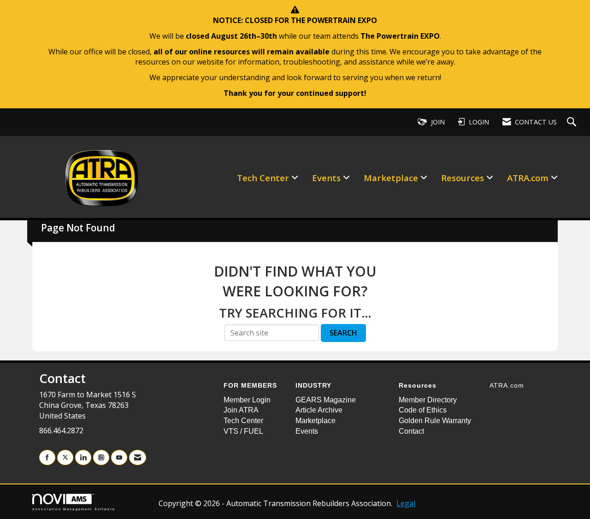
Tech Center (264, 177)
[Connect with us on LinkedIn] (83, 457)
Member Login (247, 400)
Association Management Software (73, 509)
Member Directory (428, 400)
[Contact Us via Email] (137, 457)
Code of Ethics (423, 410)
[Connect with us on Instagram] (101, 457)
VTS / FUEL (243, 431)
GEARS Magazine (325, 400)
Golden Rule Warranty (435, 421)
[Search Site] (572, 122)
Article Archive (318, 410)
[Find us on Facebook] (47, 457)
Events (327, 177)
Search (343, 333)
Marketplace (392, 177)
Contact (411, 431)
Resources (463, 177)
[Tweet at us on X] (65, 457)
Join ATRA (241, 410)
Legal (405, 503)
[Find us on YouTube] (119, 457)
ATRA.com (529, 177)
